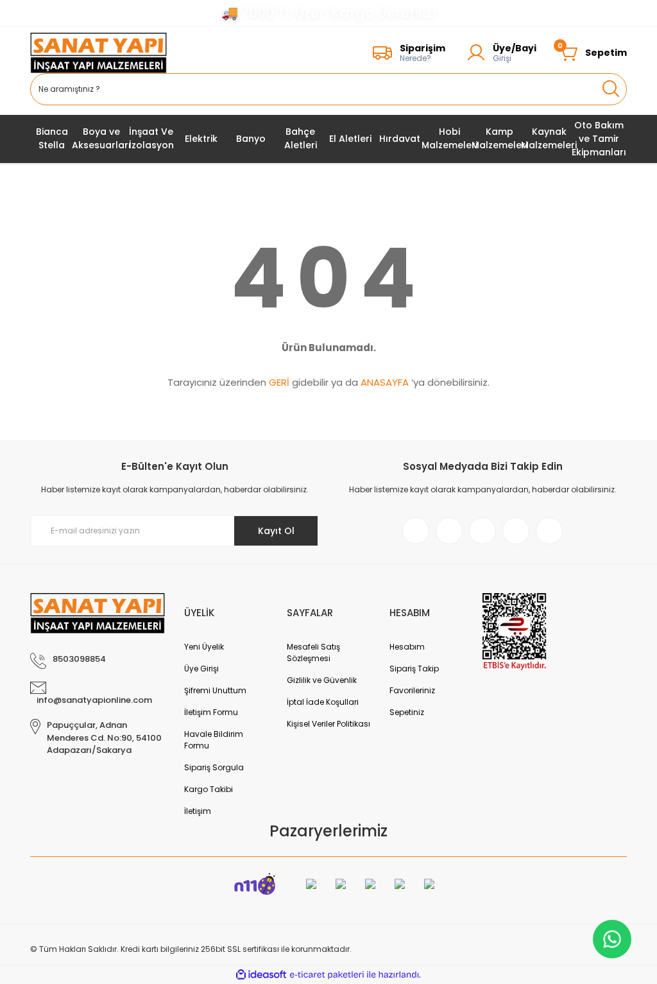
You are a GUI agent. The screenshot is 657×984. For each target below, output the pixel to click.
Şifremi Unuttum (215, 690)
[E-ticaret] (326, 975)
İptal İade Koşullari (323, 701)
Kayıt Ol (276, 530)
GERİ (279, 382)
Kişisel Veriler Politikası (328, 723)
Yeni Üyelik (204, 646)
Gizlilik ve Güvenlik (322, 680)
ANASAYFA (385, 382)
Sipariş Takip (414, 668)
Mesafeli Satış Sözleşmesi (313, 652)
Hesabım (407, 646)
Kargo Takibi (208, 789)
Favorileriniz (412, 690)
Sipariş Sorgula (214, 767)
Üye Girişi (201, 668)
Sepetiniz (406, 712)
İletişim (197, 811)
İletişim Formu (211, 712)
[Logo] (98, 53)
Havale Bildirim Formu (213, 740)
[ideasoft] (261, 975)
